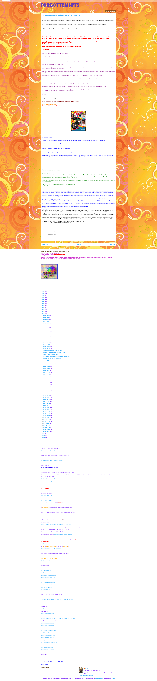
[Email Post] (61, 238)
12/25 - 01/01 (46, 315)
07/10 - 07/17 (46, 378)
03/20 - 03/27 (46, 409)
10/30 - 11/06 (46, 331)
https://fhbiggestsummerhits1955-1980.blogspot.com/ (51, 548)
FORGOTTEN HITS (60, 5)
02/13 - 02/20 (46, 419)
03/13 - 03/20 (46, 411)
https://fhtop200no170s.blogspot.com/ (48, 644)
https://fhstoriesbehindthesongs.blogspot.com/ (49, 589)
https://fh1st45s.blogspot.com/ (46, 495)
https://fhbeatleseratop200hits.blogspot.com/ (49, 642)
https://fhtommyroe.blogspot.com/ (47, 608)
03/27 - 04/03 (46, 407)
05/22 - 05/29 (46, 392)
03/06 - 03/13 (46, 413)
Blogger (113, 678)
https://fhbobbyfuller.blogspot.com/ (47, 625)
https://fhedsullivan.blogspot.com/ (47, 572)
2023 (43, 290)
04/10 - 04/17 (46, 403)
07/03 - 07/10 (46, 380)
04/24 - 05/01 (46, 399)
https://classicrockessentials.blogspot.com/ (49, 450)
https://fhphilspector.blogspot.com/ (47, 632)
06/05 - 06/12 (46, 388)
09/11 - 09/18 (46, 344)
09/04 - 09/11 (46, 346)
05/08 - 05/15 (46, 395)
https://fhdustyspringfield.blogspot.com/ (48, 630)
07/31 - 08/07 (46, 372)
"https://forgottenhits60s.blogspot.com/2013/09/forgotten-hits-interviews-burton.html (57, 599)
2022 (43, 291)
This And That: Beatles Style (50, 354)
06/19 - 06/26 (46, 384)
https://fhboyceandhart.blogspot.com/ (48, 635)
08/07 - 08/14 (46, 370)
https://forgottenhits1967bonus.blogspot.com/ (63, 534)
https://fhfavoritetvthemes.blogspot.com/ (48, 575)
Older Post (112, 244)
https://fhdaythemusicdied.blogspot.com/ (48, 628)
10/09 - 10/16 (46, 337)
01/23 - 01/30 (46, 425)
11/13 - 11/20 (46, 327)
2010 (43, 433)
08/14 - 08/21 (46, 368)
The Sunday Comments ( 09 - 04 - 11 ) (52, 350)
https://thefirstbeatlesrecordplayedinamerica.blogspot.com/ (52, 460)
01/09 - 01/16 (46, 429)
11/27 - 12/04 (46, 323)
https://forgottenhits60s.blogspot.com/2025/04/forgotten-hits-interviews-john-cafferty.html (58, 618)
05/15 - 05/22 (46, 394)
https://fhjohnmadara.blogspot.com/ (47, 649)
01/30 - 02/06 (46, 423)
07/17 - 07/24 (46, 376)
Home (79, 244)
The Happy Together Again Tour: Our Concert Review (56, 360)
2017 (43, 301)
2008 (43, 437)
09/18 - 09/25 (46, 343)
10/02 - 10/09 (46, 339)
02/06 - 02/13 (46, 421)
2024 (43, 288)
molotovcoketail (99, 678)
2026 (43, 284)
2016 (43, 303)
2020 (43, 295)
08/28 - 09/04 (47, 348)
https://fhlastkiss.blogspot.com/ (46, 587)
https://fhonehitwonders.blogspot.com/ (48, 582)
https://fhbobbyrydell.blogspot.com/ (47, 613)
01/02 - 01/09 (46, 431)
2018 (43, 299)
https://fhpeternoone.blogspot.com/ (47, 604)
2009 (43, 435)
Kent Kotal (87, 668)
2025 (43, 286)
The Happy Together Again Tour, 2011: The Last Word (56, 356)
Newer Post (45, 244)
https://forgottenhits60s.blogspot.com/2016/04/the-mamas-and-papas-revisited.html (56, 640)
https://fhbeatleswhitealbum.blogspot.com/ (49, 584)
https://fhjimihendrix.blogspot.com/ (47, 623)
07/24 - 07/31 (46, 374)
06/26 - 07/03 (46, 382)
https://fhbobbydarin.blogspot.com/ (47, 514)
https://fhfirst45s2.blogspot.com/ (47, 498)
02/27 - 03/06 (46, 415)
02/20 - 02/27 (46, 417)
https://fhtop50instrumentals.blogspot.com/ (49, 580)
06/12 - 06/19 (46, 386)
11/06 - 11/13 (46, 329)
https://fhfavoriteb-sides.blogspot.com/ (48, 481)
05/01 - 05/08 (46, 397)
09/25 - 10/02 (46, 341)
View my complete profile (86, 675)
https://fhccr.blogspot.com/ (46, 570)
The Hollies (46, 362)
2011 (43, 313)
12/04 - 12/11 (46, 321)
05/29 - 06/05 (46, 390)
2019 (43, 297)
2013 (43, 309)
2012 (43, 311)
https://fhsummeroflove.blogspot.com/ (48, 543)
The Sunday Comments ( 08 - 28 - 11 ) (52, 364)
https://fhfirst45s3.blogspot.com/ (47, 500)
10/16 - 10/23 (46, 335)
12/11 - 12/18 (46, 319)
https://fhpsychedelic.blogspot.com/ (47, 567)
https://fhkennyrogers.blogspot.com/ (47, 637)
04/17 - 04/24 (46, 401)
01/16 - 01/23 (46, 427)
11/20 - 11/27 (46, 325)
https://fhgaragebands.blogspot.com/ (48, 577)
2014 (43, 307)
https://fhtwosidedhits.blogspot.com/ (48, 478)
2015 (43, 305)
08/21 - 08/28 (46, 366)
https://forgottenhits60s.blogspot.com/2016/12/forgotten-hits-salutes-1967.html (56, 524)
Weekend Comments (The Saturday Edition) (54, 352)
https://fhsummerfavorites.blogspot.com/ (48, 560)
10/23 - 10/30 (46, 333)
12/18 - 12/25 (46, 317)
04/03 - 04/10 (46, 405)
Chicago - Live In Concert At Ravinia (52, 358)
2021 (43, 293)
